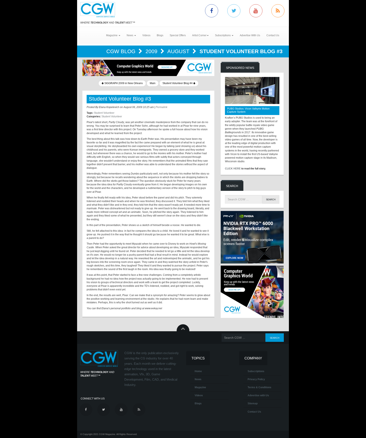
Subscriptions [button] (223, 35)
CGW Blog (121, 51)
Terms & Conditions (259, 387)
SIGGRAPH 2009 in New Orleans (123, 83)
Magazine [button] (112, 35)
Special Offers (178, 35)
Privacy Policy (256, 379)
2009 (152, 51)
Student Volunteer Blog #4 (177, 83)
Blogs (160, 35)
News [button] (130, 35)
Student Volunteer (104, 112)
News (198, 379)
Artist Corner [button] (199, 35)
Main (152, 83)
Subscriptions (256, 371)
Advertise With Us (250, 35)
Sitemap (253, 403)
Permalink (161, 107)
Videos (146, 35)
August (179, 51)
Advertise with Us (258, 395)
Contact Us (272, 35)
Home (198, 371)
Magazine (200, 387)
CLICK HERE (233, 168)
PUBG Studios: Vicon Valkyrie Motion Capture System (248, 110)
